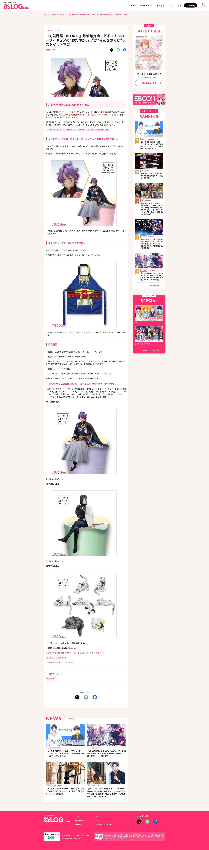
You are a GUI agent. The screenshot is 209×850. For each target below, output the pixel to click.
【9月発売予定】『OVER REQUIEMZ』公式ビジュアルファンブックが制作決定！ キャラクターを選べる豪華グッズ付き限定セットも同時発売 (151, 243)
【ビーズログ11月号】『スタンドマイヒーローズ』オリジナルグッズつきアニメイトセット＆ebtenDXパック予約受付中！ (65, 753)
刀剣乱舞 (61, 14)
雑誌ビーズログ (146, 5)
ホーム (45, 14)
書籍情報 (160, 5)
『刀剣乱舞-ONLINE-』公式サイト (59, 662)
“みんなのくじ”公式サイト (56, 657)
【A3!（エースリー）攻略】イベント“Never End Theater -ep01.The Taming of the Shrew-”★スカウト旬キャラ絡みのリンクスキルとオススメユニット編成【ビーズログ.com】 (151, 208)
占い (179, 5)
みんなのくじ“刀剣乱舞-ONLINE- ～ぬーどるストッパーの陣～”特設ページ (75, 652)
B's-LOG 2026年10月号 (149, 73)
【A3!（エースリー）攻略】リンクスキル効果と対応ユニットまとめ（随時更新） (151, 176)
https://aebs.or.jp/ (125, 839)
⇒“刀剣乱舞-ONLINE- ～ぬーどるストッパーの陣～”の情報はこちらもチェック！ (78, 129)
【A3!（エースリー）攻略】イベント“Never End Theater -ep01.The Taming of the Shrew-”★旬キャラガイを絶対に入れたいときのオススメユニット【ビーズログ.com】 (106, 792)
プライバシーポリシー (82, 835)
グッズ (171, 5)
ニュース (133, 5)
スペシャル (53, 14)
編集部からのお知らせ (104, 824)
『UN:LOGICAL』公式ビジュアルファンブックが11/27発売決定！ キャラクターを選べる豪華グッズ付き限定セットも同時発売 (106, 753)
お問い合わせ (66, 835)
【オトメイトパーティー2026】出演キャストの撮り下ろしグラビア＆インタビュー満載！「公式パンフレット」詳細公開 (65, 791)
